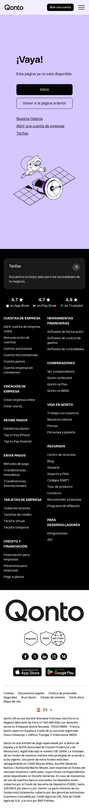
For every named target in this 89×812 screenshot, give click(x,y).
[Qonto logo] (14, 7)
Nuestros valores (59, 419)
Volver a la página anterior (44, 103)
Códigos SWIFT (58, 480)
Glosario (53, 467)
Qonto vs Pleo (57, 384)
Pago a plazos (14, 577)
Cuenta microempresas (21, 355)
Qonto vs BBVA (58, 391)
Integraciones (57, 533)
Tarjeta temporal (16, 527)
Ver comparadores (60, 371)
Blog (50, 461)
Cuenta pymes (14, 361)
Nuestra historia (29, 119)
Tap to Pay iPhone (17, 435)
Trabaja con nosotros (63, 413)
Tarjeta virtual (14, 521)
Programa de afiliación (63, 506)
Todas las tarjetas (17, 508)
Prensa (52, 426)
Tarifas (22, 133)
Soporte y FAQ (58, 474)
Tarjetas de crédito (18, 514)
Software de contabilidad (65, 349)
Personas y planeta (61, 432)
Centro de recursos (61, 455)
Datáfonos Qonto (16, 428)
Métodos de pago (16, 464)
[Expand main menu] (81, 7)
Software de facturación (65, 332)
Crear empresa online (19, 400)
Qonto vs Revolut (59, 378)
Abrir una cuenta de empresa (40, 126)
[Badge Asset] (25, 656)
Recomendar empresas (64, 499)
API (49, 540)
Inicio (44, 89)
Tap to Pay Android (17, 441)
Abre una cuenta (60, 7)
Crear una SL (13, 406)
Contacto (54, 493)
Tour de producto (60, 487)
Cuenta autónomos (18, 348)
